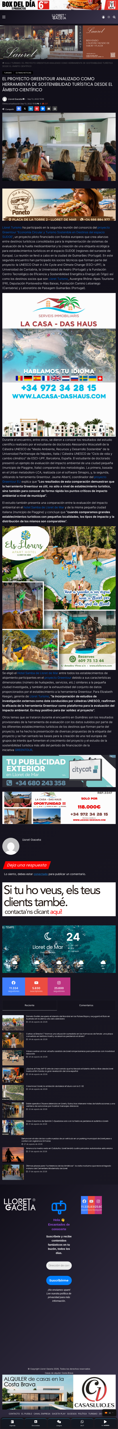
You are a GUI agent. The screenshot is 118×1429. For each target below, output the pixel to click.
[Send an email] (23, 99)
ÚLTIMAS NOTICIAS (23, 73)
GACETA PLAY (59, 1413)
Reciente (29, 1005)
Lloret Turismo (12, 227)
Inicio (7, 63)
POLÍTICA (82, 1413)
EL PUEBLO (26, 1413)
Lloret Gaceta (15, 99)
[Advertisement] (39, 1336)
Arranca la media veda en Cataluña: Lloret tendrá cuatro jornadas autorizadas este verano (69, 1148)
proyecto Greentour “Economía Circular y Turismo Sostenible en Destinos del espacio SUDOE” (56, 232)
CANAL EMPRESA (42, 1413)
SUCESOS (72, 1413)
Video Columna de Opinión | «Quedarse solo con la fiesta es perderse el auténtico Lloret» (67, 1121)
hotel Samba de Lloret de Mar (44, 507)
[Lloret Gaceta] (59, 16)
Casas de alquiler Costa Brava (59, 1373)
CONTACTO (14, 1413)
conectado (41, 874)
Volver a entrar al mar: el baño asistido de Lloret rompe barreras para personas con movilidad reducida (70, 1052)
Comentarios (86, 1005)
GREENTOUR (23, 750)
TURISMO (15, 63)
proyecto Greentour (58, 677)
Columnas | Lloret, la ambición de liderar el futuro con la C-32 (55, 1086)
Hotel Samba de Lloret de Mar (37, 673)
